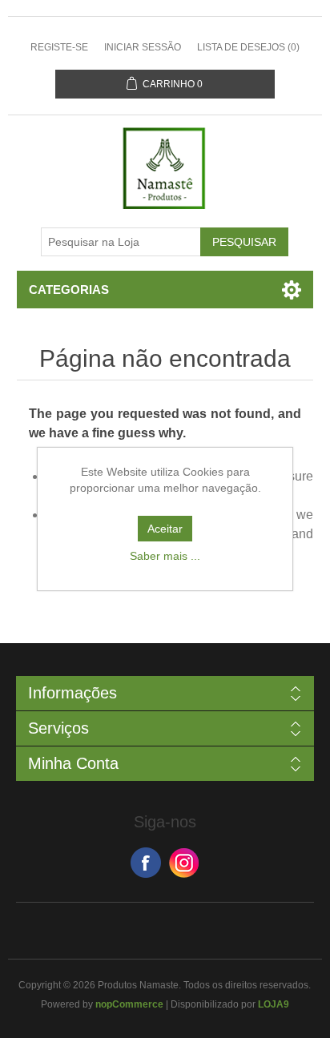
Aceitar (165, 528)
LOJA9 (273, 1004)
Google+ (184, 862)
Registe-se (59, 47)
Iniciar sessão (142, 47)
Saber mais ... (165, 555)
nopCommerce (129, 1004)
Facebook (146, 862)
